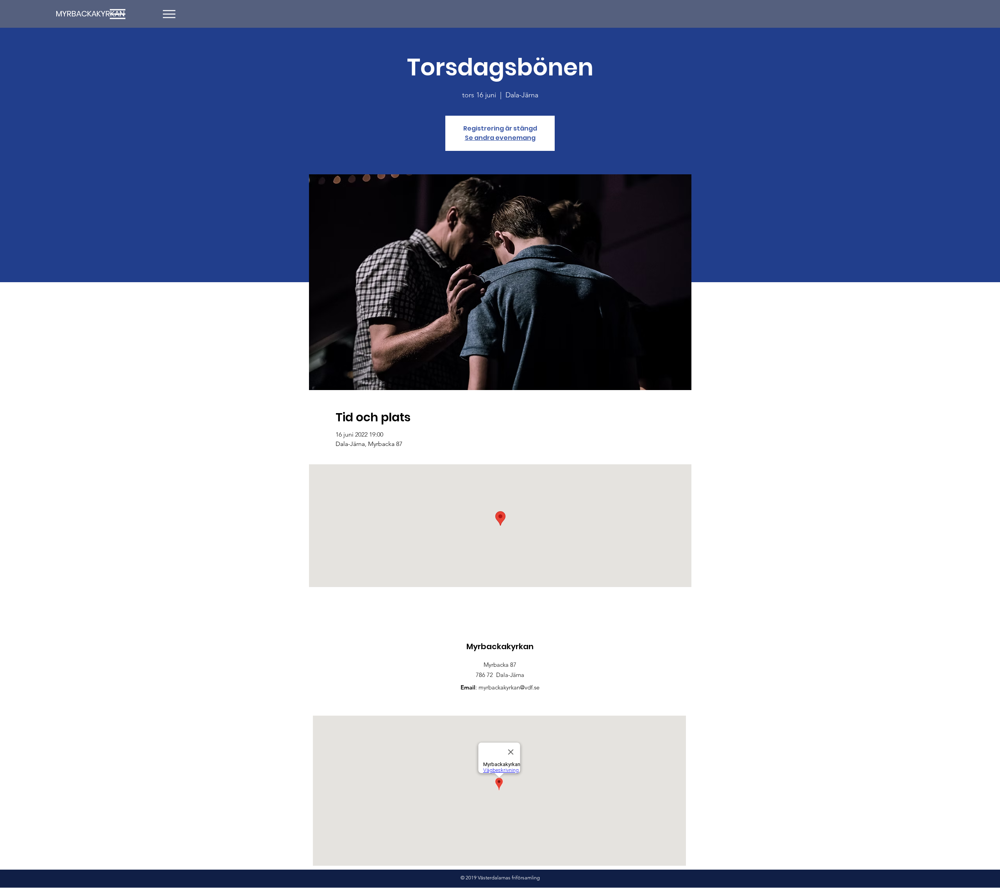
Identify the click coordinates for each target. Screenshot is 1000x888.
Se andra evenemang (500, 137)
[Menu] (169, 14)
